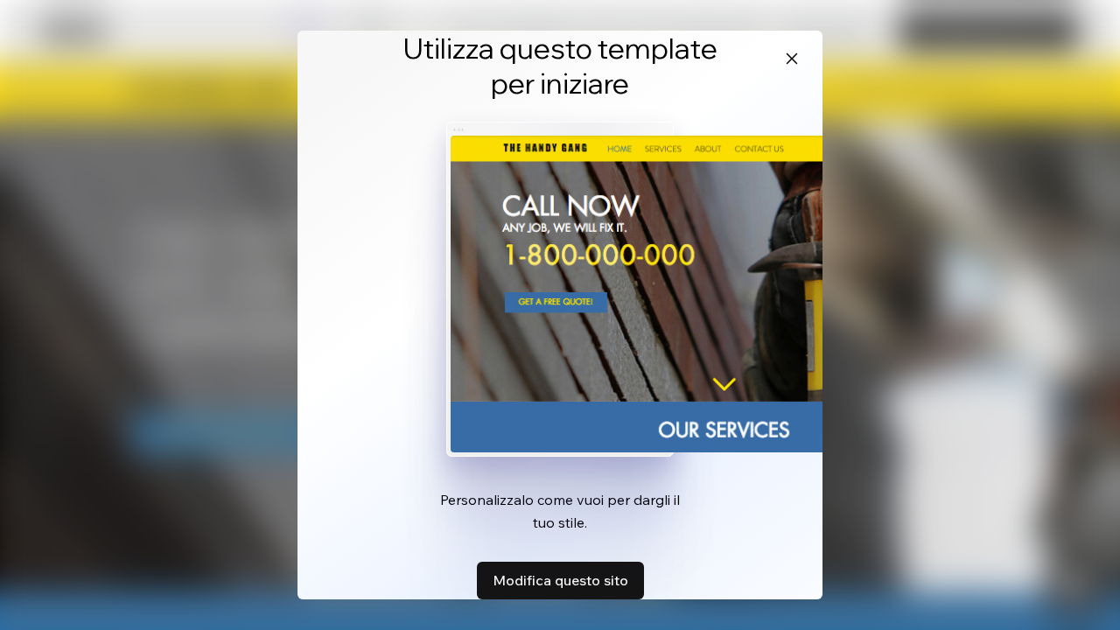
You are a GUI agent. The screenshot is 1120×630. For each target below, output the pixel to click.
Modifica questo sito (560, 580)
